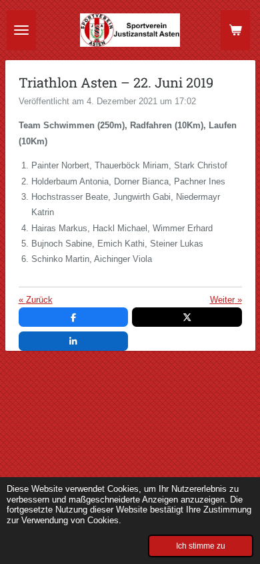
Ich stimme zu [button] (200, 545)
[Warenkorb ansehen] (235, 30)
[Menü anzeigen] (21, 30)
